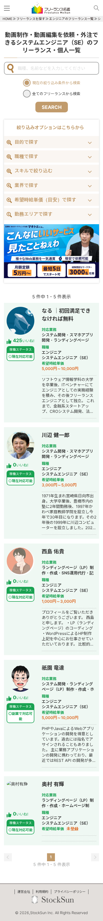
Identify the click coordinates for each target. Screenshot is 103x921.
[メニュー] (8, 7)
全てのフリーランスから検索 (56, 93)
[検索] (94, 7)
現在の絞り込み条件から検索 (56, 82)
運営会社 (23, 892)
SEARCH (52, 107)
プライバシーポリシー (70, 892)
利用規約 (42, 892)
